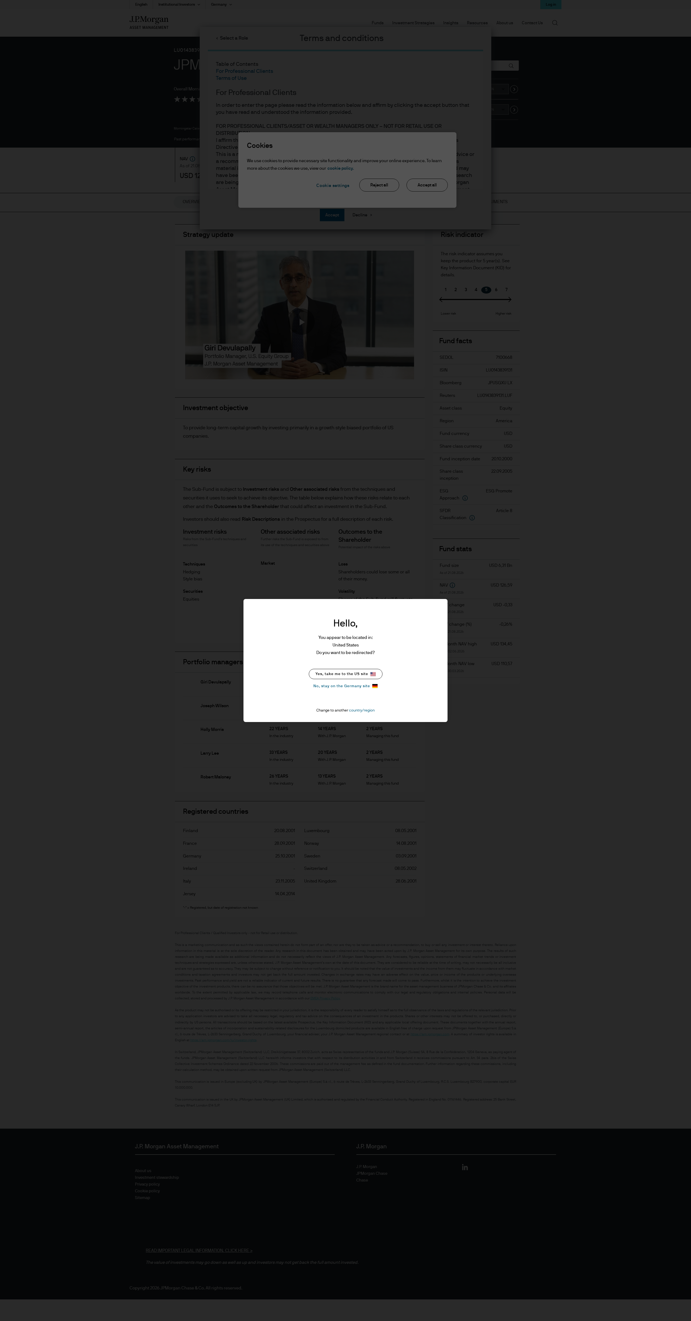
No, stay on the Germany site (341, 686)
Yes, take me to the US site (342, 674)
